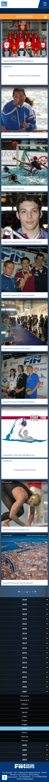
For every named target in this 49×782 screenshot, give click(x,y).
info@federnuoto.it (10, 777)
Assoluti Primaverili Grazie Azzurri (17, 348)
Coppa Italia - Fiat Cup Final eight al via (18, 455)
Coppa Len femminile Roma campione (18, 61)
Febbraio (24, 736)
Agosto (24, 712)
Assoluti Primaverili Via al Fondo (16, 135)
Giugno (24, 720)
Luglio (24, 716)
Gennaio (24, 740)
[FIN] (21, 4)
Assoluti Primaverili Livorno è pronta (18, 583)
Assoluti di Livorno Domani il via (16, 529)
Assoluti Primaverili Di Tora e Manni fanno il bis (22, 242)
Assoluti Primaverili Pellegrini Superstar (19, 402)
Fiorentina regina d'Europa (13, 189)
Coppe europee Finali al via (25, 470)
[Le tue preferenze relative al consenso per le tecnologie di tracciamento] (4, 777)
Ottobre (24, 704)
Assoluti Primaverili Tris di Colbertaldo (24, 75)
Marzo (24, 732)
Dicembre (25, 696)
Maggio (25, 724)
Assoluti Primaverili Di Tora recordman (19, 295)
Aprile (24, 728)
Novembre (24, 700)
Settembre (24, 708)
